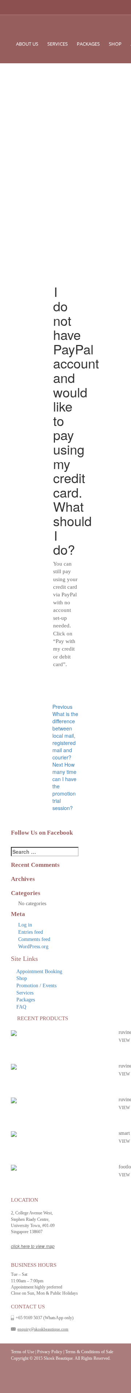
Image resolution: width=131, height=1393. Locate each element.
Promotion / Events (36, 985)
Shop (115, 44)
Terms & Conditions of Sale (89, 1351)
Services (57, 44)
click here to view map (33, 1246)
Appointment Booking (39, 971)
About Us (27, 44)
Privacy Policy (49, 1351)
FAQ (21, 1007)
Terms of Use (22, 1351)
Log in (25, 925)
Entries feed (30, 932)
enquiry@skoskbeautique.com (42, 1329)
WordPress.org (33, 946)
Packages (88, 44)
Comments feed (34, 939)
